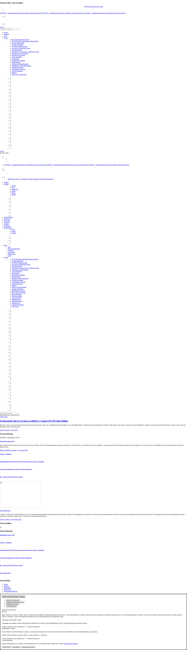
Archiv (6, 38)
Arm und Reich (16, 298)
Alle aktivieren (7, 647)
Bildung (14, 73)
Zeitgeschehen (8, 217)
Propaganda (15, 59)
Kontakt (6, 34)
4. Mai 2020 (14, 430)
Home (6, 32)
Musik (14, 231)
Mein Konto (11, 254)
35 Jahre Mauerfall (17, 45)
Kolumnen (7, 226)
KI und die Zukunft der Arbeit (21, 48)
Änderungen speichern (28, 647)
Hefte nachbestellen (14, 249)
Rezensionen (8, 228)
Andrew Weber (4, 519)
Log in (2, 27)
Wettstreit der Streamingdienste (21, 66)
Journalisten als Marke (18, 69)
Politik (14, 194)
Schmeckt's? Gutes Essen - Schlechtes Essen (25, 52)
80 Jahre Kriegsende (18, 43)
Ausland (6, 222)
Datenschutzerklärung (10, 591)
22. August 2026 (22, 450)
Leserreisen (11, 252)
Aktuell (6, 182)
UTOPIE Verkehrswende (19, 46)
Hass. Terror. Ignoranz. (19, 292)
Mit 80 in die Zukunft (18, 55)
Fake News (15, 306)
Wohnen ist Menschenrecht (20, 64)
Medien (6, 184)
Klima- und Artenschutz (19, 74)
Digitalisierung (16, 299)
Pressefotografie (17, 294)
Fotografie (7, 221)
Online (14, 186)
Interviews (7, 219)
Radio (13, 191)
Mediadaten (7, 588)
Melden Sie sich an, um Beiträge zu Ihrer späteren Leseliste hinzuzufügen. (30, 179)
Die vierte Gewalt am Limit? (20, 39)
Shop (5, 245)
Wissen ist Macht (17, 296)
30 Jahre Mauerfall (17, 289)
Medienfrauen (16, 62)
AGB (9, 256)
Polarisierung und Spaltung (20, 53)
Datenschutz (4, 417)
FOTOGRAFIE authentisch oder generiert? (25, 41)
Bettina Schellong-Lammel (8, 450)
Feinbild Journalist (17, 67)
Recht (13, 193)
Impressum (7, 589)
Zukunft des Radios (18, 305)
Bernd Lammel (4, 430)
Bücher (14, 233)
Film (13, 229)
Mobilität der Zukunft (18, 291)
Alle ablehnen (16, 647)
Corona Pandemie (17, 71)
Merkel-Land (16, 303)
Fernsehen (15, 189)
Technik (6, 224)
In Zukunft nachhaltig (18, 60)
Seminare (11, 250)
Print (13, 187)
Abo (5, 36)
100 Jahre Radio (17, 50)
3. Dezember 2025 (16, 519)
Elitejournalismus (17, 301)
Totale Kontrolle (17, 57)
